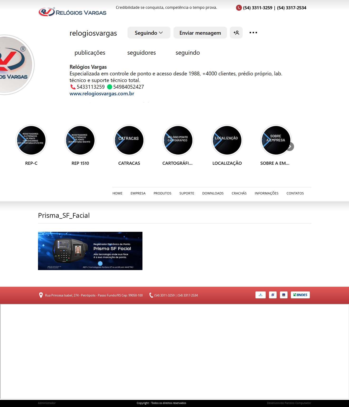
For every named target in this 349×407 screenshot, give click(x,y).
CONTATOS (295, 193)
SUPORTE (186, 193)
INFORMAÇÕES (266, 193)
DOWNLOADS (213, 193)
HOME (118, 193)
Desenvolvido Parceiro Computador (289, 403)
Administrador (47, 403)
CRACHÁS (239, 193)
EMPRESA (138, 193)
